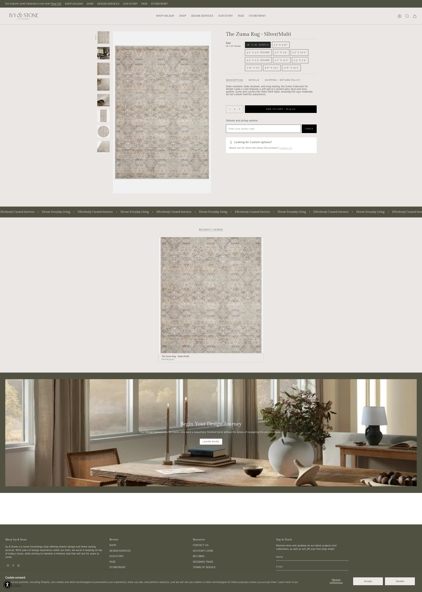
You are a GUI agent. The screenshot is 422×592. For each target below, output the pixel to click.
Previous (113, 112)
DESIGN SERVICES (108, 3)
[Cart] (415, 16)
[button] (165, 16)
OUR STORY (130, 3)
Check (309, 129)
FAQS (144, 3)
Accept (368, 581)
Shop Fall (56, 3)
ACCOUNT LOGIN (203, 550)
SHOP (90, 3)
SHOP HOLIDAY (74, 3)
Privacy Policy (13, 585)
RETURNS (198, 556)
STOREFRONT (159, 3)
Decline (400, 581)
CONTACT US (201, 545)
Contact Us (285, 148)
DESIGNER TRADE (203, 562)
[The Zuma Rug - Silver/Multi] (211, 295)
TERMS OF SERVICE (204, 567)
